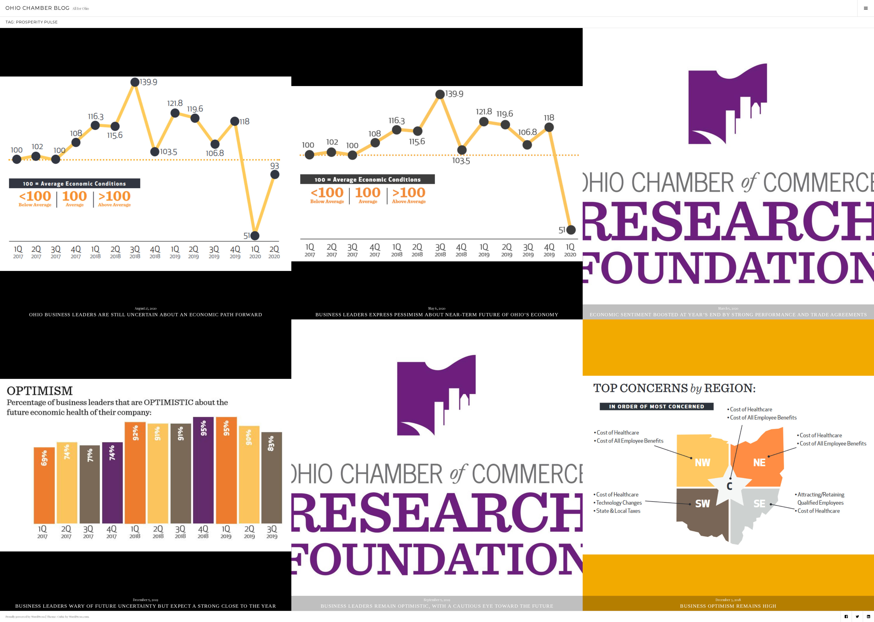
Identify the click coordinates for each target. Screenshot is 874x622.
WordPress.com (79, 616)
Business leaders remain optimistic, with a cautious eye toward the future (437, 606)
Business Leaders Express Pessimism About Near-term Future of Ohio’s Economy (437, 314)
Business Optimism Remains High (728, 606)
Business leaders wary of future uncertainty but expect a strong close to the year (145, 606)
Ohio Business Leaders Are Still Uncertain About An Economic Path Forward (145, 314)
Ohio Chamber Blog (37, 8)
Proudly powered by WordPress (25, 616)
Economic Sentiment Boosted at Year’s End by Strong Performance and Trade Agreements (728, 314)
